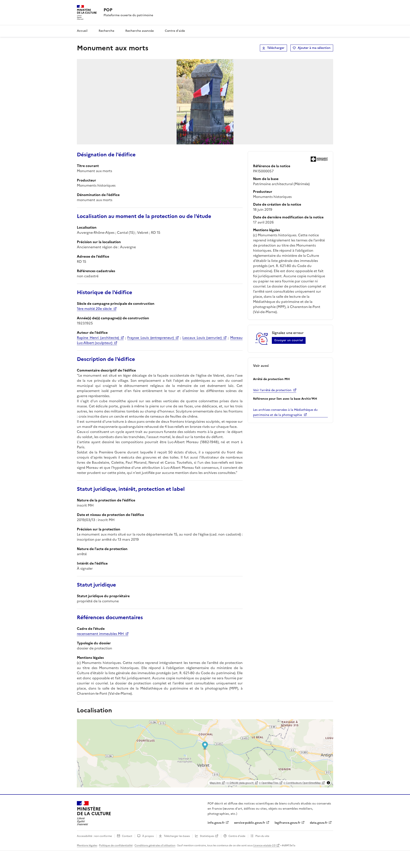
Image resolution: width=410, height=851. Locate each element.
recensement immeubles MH (100, 633)
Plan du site (262, 836)
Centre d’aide (236, 836)
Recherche (106, 31)
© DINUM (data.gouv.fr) (240, 782)
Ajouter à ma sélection (314, 48)
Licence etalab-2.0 (264, 845)
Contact (127, 836)
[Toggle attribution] (328, 782)
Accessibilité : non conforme (94, 836)
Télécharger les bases (177, 836)
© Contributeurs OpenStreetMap (302, 782)
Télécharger (275, 48)
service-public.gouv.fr (249, 823)
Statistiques (207, 836)
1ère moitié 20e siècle (94, 308)
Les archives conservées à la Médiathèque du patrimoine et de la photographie (285, 412)
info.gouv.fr (216, 823)
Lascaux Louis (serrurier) (202, 337)
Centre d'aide (175, 31)
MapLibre (215, 782)
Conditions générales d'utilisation (155, 845)
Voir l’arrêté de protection (272, 390)
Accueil (82, 31)
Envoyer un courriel (288, 340)
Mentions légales (87, 845)
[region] (205, 753)
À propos (148, 836)
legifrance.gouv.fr (287, 823)
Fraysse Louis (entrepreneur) (150, 337)
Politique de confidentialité (116, 845)
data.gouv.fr (319, 823)
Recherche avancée (139, 31)
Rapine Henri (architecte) (98, 337)
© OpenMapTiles (268, 782)
